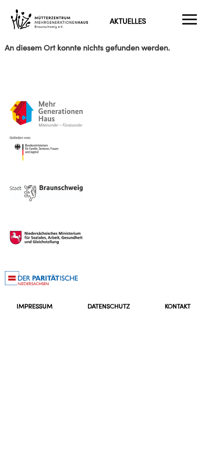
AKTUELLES (128, 21)
